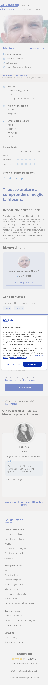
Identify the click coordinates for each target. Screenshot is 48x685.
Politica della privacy (18, 357)
